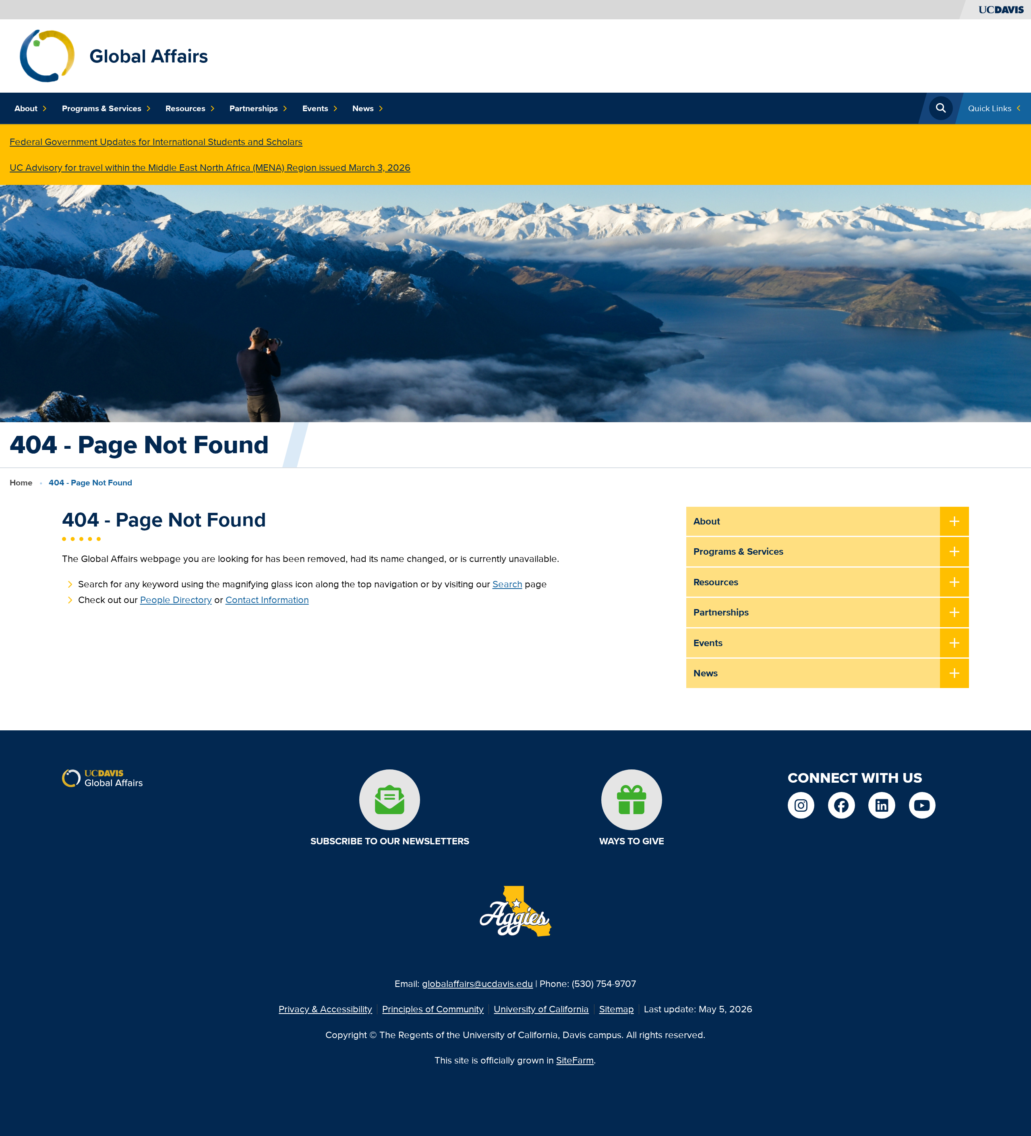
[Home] (47, 55)
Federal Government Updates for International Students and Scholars (156, 142)
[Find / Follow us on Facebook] (841, 805)
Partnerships (254, 108)
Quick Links (990, 108)
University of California (541, 1009)
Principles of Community (433, 1009)
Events (315, 108)
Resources (185, 108)
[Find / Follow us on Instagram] (801, 805)
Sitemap (616, 1009)
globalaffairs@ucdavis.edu (477, 983)
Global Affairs (148, 55)
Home (21, 482)
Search (507, 584)
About (25, 108)
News (363, 108)
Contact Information (267, 600)
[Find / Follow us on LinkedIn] (881, 805)
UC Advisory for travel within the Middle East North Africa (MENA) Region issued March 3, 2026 (210, 167)
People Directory (176, 600)
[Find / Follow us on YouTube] (922, 805)
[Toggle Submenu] (954, 522)
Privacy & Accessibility (325, 1009)
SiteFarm (575, 1060)
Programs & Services (101, 108)
